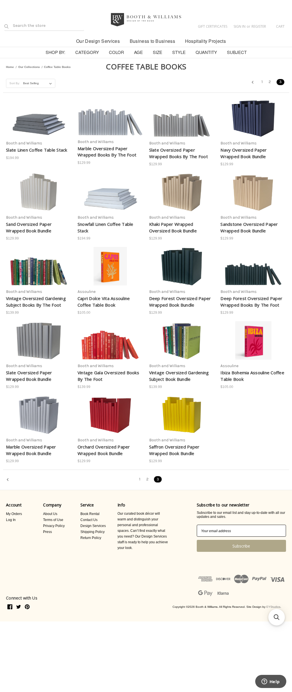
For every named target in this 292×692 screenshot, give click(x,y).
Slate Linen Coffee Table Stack (36, 150)
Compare (36, 115)
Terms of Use (53, 520)
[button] (276, 617)
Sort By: (14, 83)
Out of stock (38, 273)
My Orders (14, 514)
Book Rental (90, 514)
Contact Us (89, 520)
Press (47, 532)
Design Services (93, 526)
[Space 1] (66, 41)
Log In (11, 520)
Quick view (37, 104)
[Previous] (254, 82)
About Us (50, 514)
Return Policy (90, 538)
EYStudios (273, 606)
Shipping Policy (92, 532)
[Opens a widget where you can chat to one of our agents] (270, 682)
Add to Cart (38, 125)
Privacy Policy (54, 526)
